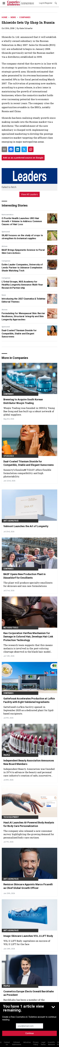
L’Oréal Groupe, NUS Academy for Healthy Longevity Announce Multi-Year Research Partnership (22, 284)
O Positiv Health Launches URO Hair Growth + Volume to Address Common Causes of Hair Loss (22, 221)
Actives (4, 246)
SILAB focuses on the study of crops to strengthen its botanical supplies (22, 237)
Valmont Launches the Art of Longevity (25, 526)
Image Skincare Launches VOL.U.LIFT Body (28, 935)
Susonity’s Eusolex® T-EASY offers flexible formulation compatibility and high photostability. (27, 473)
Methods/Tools (10, 628)
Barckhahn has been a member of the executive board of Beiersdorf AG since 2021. (27, 1001)
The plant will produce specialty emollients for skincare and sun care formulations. (27, 584)
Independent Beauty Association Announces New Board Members (28, 762)
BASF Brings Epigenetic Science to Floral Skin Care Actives (23, 251)
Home (4, 17)
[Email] (4, 149)
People (6, 755)
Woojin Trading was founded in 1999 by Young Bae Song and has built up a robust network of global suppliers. (29, 411)
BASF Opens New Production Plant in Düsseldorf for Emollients (24, 576)
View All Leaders (29, 194)
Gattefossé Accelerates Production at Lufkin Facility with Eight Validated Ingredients (29, 700)
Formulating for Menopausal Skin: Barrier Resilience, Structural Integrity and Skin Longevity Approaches (23, 316)
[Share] (11, 149)
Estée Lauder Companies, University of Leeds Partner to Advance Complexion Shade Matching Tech (22, 267)
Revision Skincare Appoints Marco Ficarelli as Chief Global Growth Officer (28, 886)
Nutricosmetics (7, 215)
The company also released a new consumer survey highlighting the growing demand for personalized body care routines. (28, 834)
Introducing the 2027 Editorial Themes (23, 300)
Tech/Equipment (11, 817)
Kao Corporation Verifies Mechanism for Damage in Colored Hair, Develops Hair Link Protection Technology (28, 636)
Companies (24, 17)
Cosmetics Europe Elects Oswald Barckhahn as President (28, 993)
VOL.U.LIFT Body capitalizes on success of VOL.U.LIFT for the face (26, 942)
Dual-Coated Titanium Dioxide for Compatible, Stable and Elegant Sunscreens (19, 333)
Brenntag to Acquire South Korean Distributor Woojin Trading (23, 401)
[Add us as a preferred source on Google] (30, 149)
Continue (29, 1033)
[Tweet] (24, 149)
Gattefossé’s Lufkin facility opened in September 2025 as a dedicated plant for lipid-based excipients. (28, 710)
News (13, 17)
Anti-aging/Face (11, 521)
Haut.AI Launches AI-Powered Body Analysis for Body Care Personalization (28, 824)
